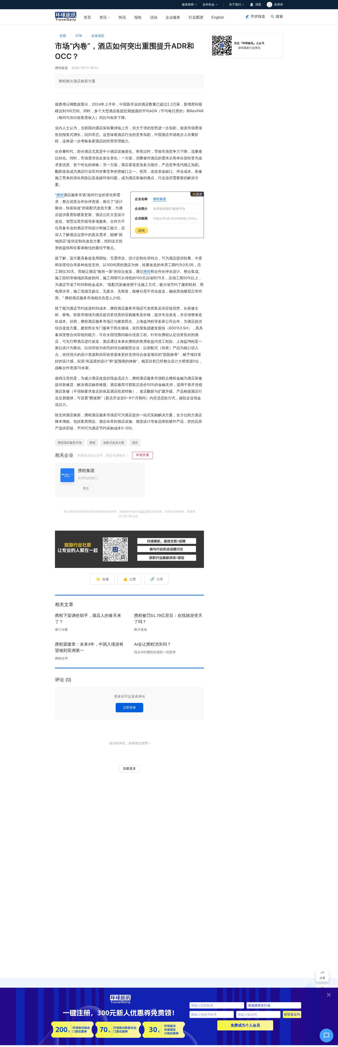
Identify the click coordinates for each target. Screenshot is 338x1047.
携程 (60, 195)
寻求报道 (257, 16)
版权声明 (144, 511)
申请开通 (142, 455)
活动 (153, 17)
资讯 (103, 17)
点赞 (129, 579)
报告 (138, 17)
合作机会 (209, 4)
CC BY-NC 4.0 (128, 516)
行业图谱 (196, 17)
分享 (156, 579)
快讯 (122, 17)
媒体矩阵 (188, 4)
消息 (258, 4)
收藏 (102, 579)
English (218, 17)
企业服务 (173, 17)
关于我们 (235, 4)
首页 (87, 17)
